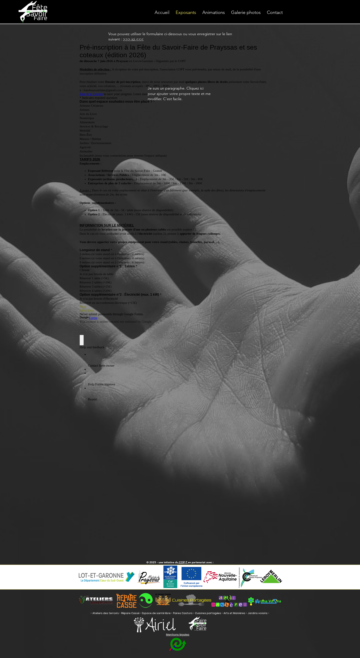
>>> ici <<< (133, 39)
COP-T (183, 562)
